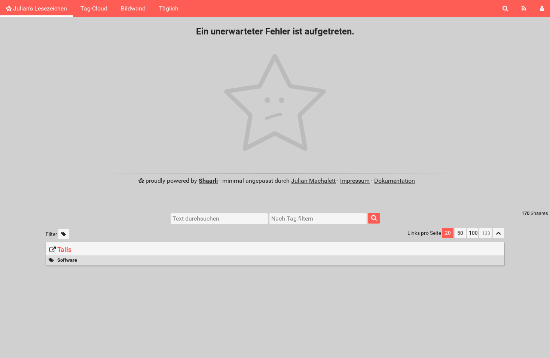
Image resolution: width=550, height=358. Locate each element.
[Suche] (505, 8)
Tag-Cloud (93, 8)
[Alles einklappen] (498, 233)
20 (448, 233)
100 (473, 233)
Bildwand (133, 8)
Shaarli (208, 180)
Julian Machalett (313, 180)
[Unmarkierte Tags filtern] (63, 234)
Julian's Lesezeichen (39, 8)
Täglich (168, 8)
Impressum (355, 180)
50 (460, 233)
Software (67, 260)
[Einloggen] (542, 8)
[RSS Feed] (524, 8)
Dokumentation (394, 180)
